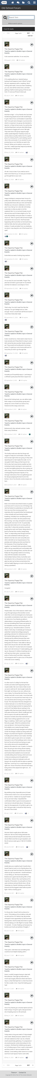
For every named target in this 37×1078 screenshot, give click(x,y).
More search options (15, 23)
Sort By (30, 35)
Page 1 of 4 (18, 33)
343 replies (21, 60)
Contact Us (22, 1072)
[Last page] (33, 33)
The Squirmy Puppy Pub (14, 49)
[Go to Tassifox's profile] (7, 44)
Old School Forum (11, 8)
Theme (13, 1072)
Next (28, 33)
